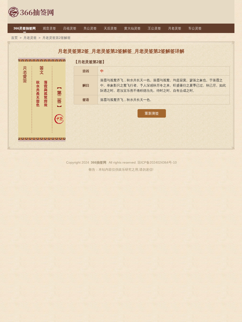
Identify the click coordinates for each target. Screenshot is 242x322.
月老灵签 (174, 28)
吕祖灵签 (69, 28)
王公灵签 (154, 28)
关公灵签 (90, 28)
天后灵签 (110, 28)
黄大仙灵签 (132, 28)
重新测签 (152, 113)
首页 (14, 38)
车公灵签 (195, 28)
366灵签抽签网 (24, 28)
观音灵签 (49, 28)
